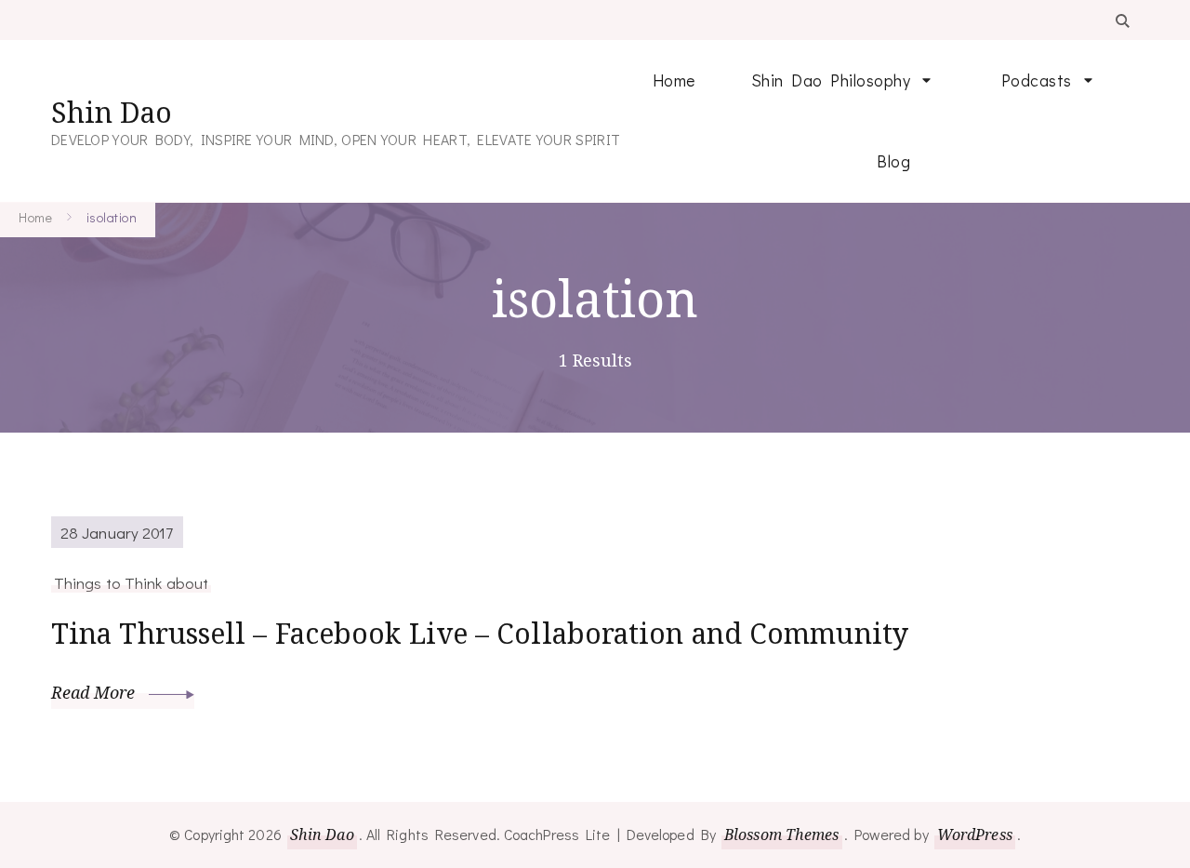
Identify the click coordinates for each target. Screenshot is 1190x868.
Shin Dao (111, 112)
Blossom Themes (781, 834)
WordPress (974, 834)
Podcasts (1036, 80)
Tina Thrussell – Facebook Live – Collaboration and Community (479, 633)
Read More (95, 692)
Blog (893, 161)
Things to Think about (131, 582)
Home (674, 80)
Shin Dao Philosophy (831, 80)
